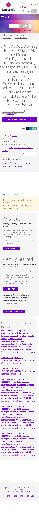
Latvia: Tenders (21, 37)
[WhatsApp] (33, 128)
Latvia (14, 135)
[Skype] (36, 128)
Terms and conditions (14, 496)
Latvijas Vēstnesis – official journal (22, 352)
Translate (10, 114)
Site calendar (29, 496)
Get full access (14, 311)
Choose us (11, 248)
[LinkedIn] (30, 128)
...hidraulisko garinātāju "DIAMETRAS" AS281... (12, 359)
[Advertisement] (19, 181)
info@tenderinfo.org (22, 491)
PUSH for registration (19, 119)
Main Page (7, 35)
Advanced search (23, 30)
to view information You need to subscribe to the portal (16, 165)
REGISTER (10, 289)
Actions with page (29, 154)
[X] (27, 128)
